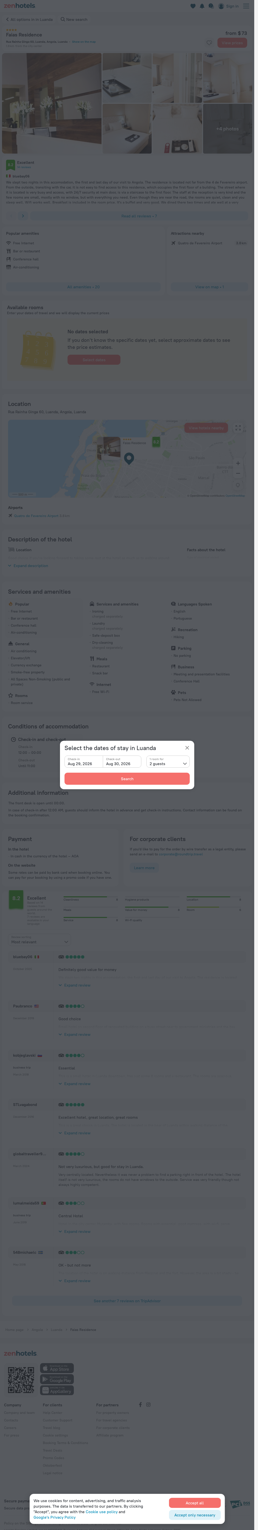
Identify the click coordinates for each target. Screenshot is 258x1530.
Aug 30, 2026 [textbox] (118, 763)
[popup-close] (187, 748)
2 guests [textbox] (157, 763)
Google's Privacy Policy (55, 1517)
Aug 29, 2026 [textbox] (80, 763)
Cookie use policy (102, 1511)
